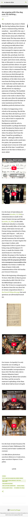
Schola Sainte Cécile (7, 487)
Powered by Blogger (14, 510)
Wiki (19, 214)
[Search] (26, 2)
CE (17, 214)
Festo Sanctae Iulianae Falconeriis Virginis (12, 478)
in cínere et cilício (9, 2)
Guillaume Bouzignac (7, 483)
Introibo (12, 214)
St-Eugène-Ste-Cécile (19, 487)
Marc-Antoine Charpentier (8, 485)
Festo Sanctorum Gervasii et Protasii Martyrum (11, 481)
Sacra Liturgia (20, 485)
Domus (4, 476)
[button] (3, 19)
